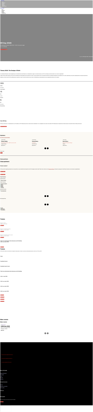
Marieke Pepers (65, 141)
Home (2, 9)
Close (1, 152)
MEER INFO (2, 330)
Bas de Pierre (34, 141)
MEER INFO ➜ (3, 145)
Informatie (3, 5)
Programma (3, 2)
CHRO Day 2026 (5, 326)
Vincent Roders (4, 141)
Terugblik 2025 (4, 6)
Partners (3, 4)
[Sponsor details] (3, 180)
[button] (1, 7)
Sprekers (3, 3)
